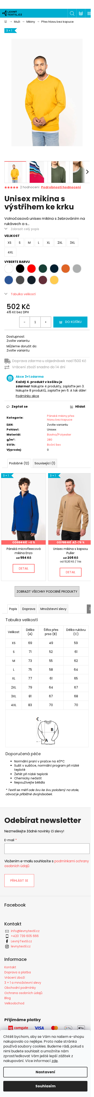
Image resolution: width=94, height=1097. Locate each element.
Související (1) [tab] (45, 463)
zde (55, 1060)
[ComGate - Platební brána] (47, 1028)
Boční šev (54, 445)
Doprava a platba (17, 972)
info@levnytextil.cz (25, 931)
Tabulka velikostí (23, 294)
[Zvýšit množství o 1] (45, 322)
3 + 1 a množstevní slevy (22, 982)
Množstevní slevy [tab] (53, 609)
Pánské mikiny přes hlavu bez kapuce (60, 418)
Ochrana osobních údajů (23, 993)
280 (49, 440)
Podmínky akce (27, 396)
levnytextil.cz (21, 946)
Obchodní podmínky (20, 987)
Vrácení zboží (14, 977)
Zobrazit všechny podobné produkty (47, 591)
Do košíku (73, 322)
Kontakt (10, 967)
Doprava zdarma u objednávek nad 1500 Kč (49, 360)
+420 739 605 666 (25, 936)
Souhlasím (45, 1086)
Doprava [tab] (28, 609)
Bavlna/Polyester (59, 434)
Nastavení (45, 1072)
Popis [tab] (13, 609)
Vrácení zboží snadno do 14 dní (38, 367)
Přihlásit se (19, 880)
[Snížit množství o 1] (24, 322)
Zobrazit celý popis (25, 229)
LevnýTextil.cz (21, 941)
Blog (7, 998)
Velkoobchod (14, 1003)
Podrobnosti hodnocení (61, 187)
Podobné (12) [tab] (19, 463)
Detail (23, 568)
